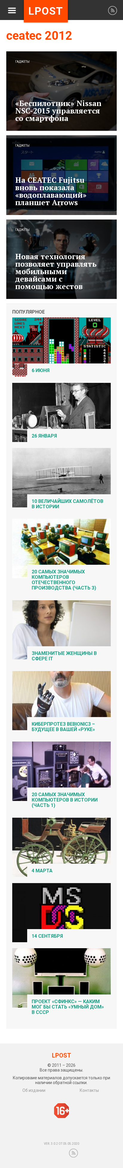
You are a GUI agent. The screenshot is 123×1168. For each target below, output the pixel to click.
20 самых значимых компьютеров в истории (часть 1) (65, 800)
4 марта (42, 871)
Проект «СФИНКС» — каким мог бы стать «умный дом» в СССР (68, 1007)
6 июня (41, 370)
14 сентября (47, 936)
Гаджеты (22, 61)
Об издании (33, 1090)
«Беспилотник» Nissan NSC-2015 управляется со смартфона (58, 110)
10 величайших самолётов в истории (67, 503)
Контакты (89, 1090)
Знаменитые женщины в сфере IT (64, 655)
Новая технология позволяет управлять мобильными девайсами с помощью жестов (55, 271)
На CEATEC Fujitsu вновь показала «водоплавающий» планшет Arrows (51, 191)
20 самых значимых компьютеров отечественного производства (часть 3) (64, 580)
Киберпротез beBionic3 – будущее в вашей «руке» (63, 726)
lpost (45, 11)
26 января (44, 436)
